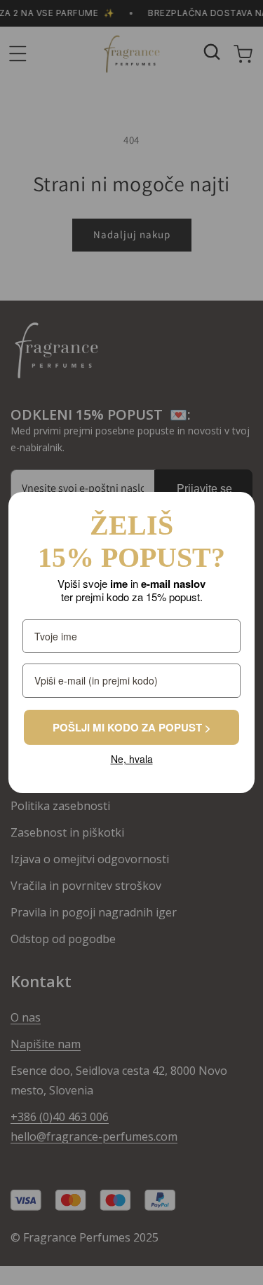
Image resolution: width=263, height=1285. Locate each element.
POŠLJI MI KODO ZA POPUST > (131, 727)
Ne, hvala (131, 759)
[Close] (238, 508)
